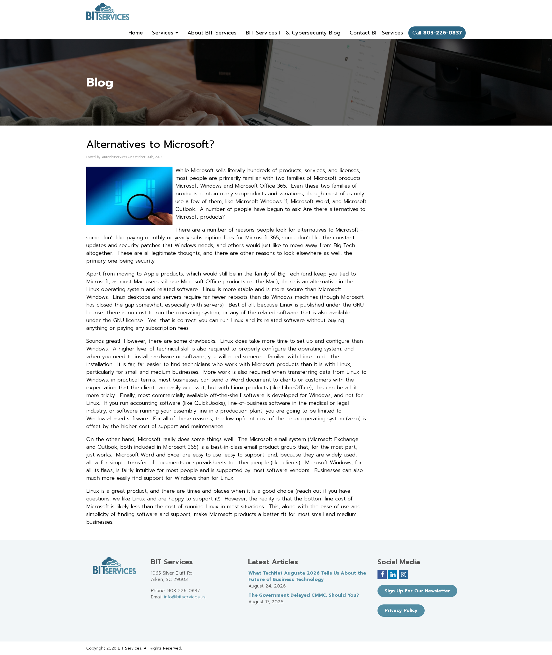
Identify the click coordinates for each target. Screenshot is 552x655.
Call (437, 33)
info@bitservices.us (185, 597)
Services (163, 33)
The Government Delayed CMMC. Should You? (303, 595)
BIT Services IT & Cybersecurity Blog (293, 33)
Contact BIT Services (376, 33)
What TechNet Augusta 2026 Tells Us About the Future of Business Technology (307, 576)
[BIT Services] (107, 11)
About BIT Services (212, 33)
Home (136, 33)
